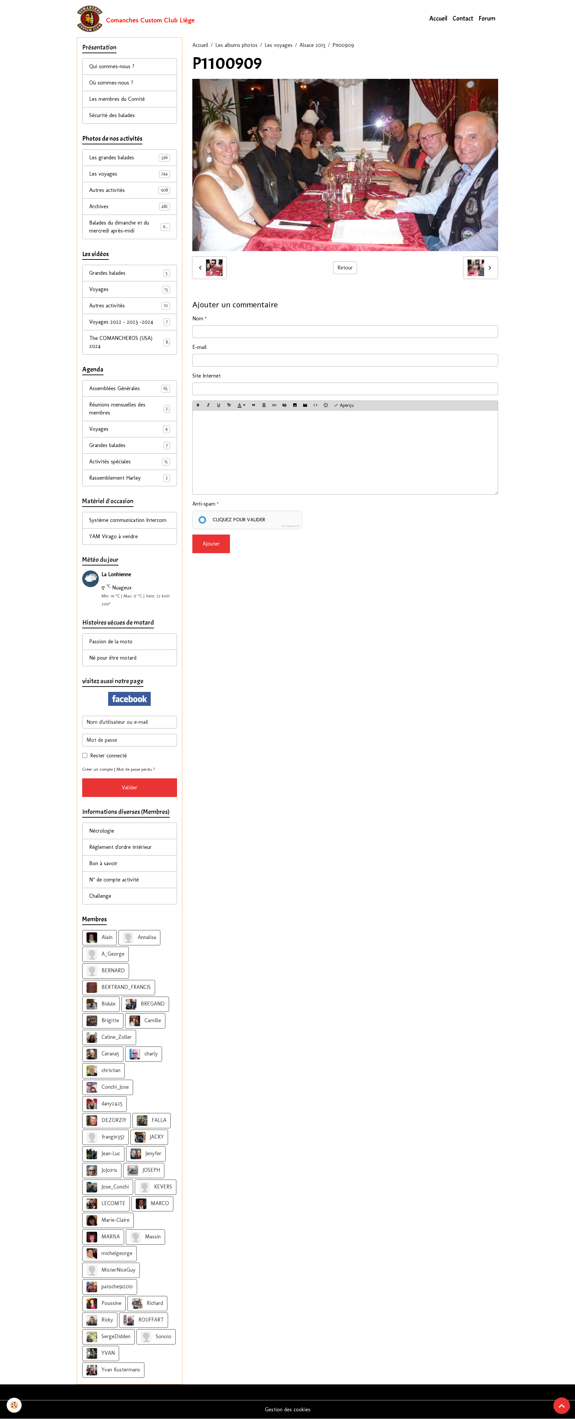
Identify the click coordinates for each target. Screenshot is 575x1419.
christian (110, 1070)
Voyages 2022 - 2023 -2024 (128, 322)
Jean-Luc (110, 1153)
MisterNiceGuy (117, 1270)
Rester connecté (108, 755)
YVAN (107, 1353)
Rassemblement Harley (128, 478)
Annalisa (146, 937)
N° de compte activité (114, 879)
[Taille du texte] (229, 405)
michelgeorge (116, 1253)
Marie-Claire (114, 1220)
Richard (154, 1303)
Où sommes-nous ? (111, 82)
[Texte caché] (284, 405)
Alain (106, 937)
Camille (152, 1020)
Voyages (128, 289)
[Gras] (198, 405)
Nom (197, 318)
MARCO (159, 1203)
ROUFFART (150, 1320)
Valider (129, 787)
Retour (345, 267)
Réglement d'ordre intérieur (120, 847)
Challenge (100, 896)
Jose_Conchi (114, 1186)
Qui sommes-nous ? (111, 66)
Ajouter (211, 544)
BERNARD (112, 970)
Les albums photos (236, 45)
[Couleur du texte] (241, 405)
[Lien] (274, 405)
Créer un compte (97, 769)
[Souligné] (218, 405)
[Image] (294, 405)
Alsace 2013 (312, 45)
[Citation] (253, 405)
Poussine (110, 1303)
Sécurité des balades (112, 115)
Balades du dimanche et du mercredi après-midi (129, 227)
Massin (152, 1236)
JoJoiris (108, 1170)
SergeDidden (115, 1336)
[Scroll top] (561, 1405)
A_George (112, 954)
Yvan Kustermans (120, 1369)
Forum (487, 19)
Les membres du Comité (117, 99)
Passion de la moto (110, 641)
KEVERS (162, 1186)
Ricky (106, 1320)
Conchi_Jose (114, 1087)
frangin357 (112, 1137)
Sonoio (162, 1336)
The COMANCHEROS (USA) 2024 (128, 342)
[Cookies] (14, 1405)
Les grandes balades (128, 157)
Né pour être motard (112, 658)
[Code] (315, 405)
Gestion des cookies (287, 1409)
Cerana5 (109, 1053)
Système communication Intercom (127, 520)
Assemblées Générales (128, 388)
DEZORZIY (113, 1120)
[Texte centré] (264, 405)
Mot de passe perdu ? (135, 769)
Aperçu (346, 405)
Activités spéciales (128, 461)
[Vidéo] (305, 405)
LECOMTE (112, 1203)
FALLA (158, 1120)
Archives (128, 206)
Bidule (107, 1004)
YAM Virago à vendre (113, 536)
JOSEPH (150, 1170)
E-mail (199, 347)
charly (150, 1053)
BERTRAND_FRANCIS (125, 987)
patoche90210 (116, 1286)
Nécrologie (101, 831)
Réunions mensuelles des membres (128, 408)
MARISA (110, 1236)
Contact (463, 19)
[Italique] (208, 405)
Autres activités (128, 190)
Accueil (438, 19)
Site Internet (206, 376)
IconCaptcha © (290, 526)
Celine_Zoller (116, 1037)
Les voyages (278, 45)
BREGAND (152, 1004)
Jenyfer (152, 1153)
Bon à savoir (103, 863)
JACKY (156, 1137)
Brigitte (109, 1020)
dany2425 (111, 1103)
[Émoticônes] (325, 405)
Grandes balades (128, 273)
